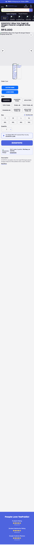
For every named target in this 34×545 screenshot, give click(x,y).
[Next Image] (31, 51)
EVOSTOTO (17, 143)
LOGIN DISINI (10, 92)
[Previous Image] (3, 51)
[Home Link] (11, 6)
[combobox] (15, 10)
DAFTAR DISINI (10, 87)
